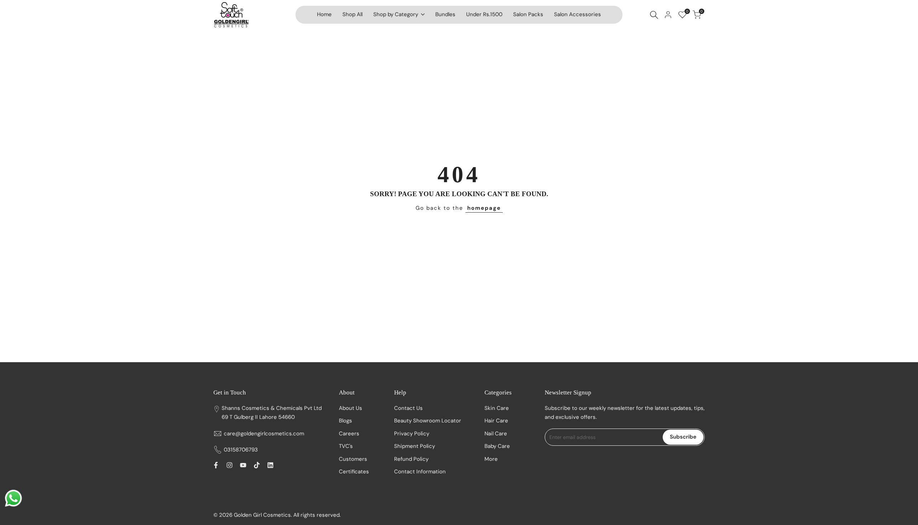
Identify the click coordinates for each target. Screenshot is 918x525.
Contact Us (408, 408)
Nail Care (495, 433)
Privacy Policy (411, 433)
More (491, 459)
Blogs (345, 420)
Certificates (354, 471)
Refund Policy (411, 459)
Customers (353, 459)
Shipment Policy (414, 446)
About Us (350, 408)
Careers (349, 433)
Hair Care (496, 420)
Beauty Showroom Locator (427, 420)
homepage (484, 208)
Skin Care (496, 408)
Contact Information (420, 471)
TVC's (346, 446)
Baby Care (497, 446)
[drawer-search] (654, 15)
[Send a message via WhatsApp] (13, 498)
